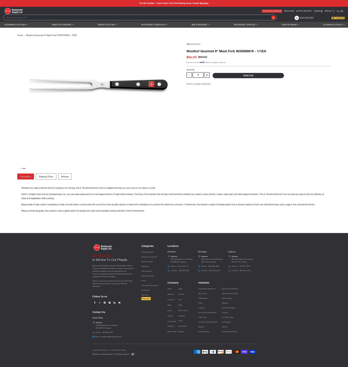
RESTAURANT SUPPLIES (244, 25)
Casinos (224, 327)
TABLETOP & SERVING (61, 25)
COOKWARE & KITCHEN (14, 25)
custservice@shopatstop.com (111, 337)
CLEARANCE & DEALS (332, 25)
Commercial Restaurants (207, 289)
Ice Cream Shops (228, 317)
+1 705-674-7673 (243, 266)
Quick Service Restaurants (207, 312)
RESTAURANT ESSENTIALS (153, 25)
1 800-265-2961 (184, 271)
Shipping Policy (46, 176)
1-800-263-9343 (214, 271)
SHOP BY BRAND (289, 25)
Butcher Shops (227, 298)
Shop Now (204, 3)
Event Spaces (226, 322)
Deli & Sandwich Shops (230, 293)
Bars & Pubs (202, 293)
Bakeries (201, 327)
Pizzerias (225, 312)
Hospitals (225, 303)
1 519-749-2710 (182, 266)
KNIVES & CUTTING (106, 25)
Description (25, 176)
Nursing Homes (203, 331)
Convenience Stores (229, 308)
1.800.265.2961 (306, 18)
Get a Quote (338, 18)
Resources (289, 11)
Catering (201, 308)
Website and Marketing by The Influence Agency (111, 354)
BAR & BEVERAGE (199, 25)
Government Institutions (230, 289)
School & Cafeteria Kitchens (207, 322)
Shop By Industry (304, 11)
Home (20, 35)
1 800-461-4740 (245, 271)
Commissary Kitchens (229, 331)
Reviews (65, 176)
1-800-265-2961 (107, 332)
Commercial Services (272, 11)
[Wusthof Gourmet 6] (98, 100)
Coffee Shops (203, 298)
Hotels (200, 303)
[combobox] (139, 17)
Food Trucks (202, 317)
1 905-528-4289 (213, 266)
